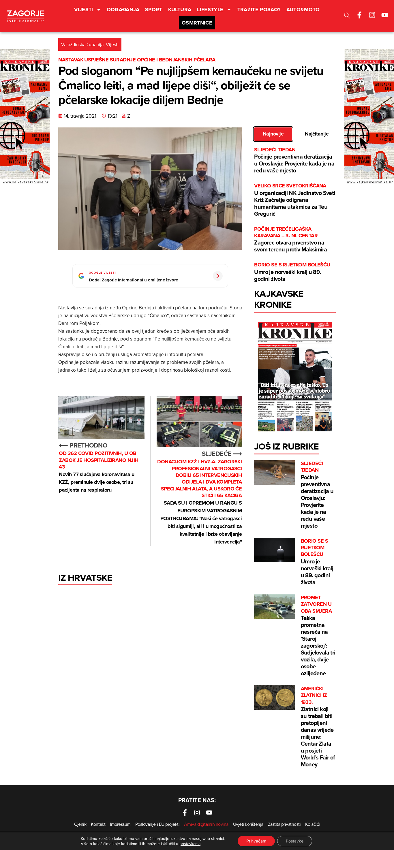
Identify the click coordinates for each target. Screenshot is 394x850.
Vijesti (83, 9)
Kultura (180, 9)
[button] (347, 16)
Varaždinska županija (82, 44)
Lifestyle (210, 9)
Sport (153, 9)
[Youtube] (384, 15)
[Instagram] (372, 15)
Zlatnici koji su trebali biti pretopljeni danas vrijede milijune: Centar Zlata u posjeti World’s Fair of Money (318, 726)
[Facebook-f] (359, 15)
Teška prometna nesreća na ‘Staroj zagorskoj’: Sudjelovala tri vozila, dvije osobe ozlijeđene (318, 635)
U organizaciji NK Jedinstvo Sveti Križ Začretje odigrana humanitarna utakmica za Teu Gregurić (294, 200)
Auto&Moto (303, 9)
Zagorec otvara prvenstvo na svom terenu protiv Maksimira (290, 240)
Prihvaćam (256, 840)
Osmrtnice (197, 23)
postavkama (189, 843)
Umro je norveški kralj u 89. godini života (292, 272)
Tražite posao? (259, 9)
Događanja (123, 9)
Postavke (294, 840)
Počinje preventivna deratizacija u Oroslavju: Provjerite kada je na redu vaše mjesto (294, 160)
